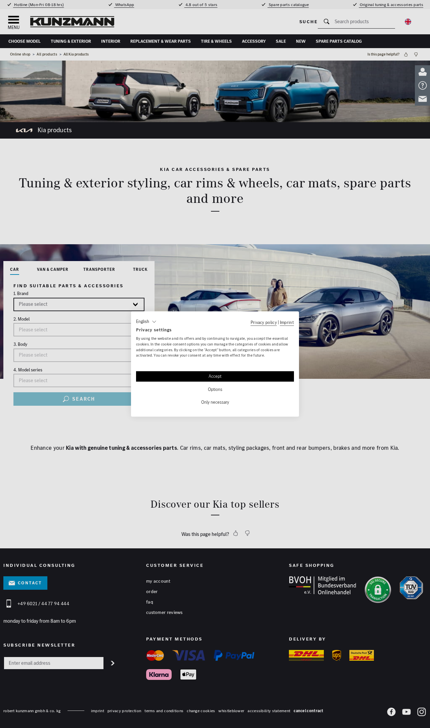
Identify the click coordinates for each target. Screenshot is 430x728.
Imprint (287, 322)
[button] (146, 322)
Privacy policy (264, 322)
